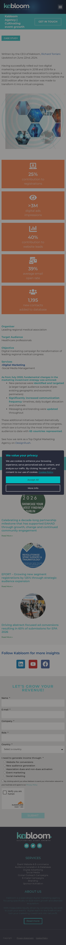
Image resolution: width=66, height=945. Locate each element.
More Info (33, 488)
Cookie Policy (46, 472)
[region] (33, 472)
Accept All (33, 479)
